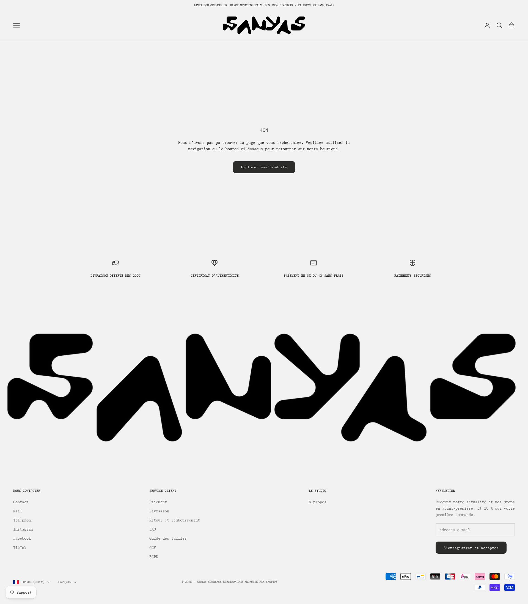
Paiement (158, 502)
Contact (21, 502)
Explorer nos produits (264, 167)
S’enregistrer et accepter (471, 548)
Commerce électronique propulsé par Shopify (242, 582)
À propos (317, 502)
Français (64, 582)
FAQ (152, 529)
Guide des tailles (168, 538)
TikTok (19, 547)
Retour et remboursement (174, 520)
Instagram (23, 529)
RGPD (153, 556)
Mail (17, 511)
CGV (152, 547)
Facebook (22, 538)
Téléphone (23, 520)
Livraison (159, 511)
